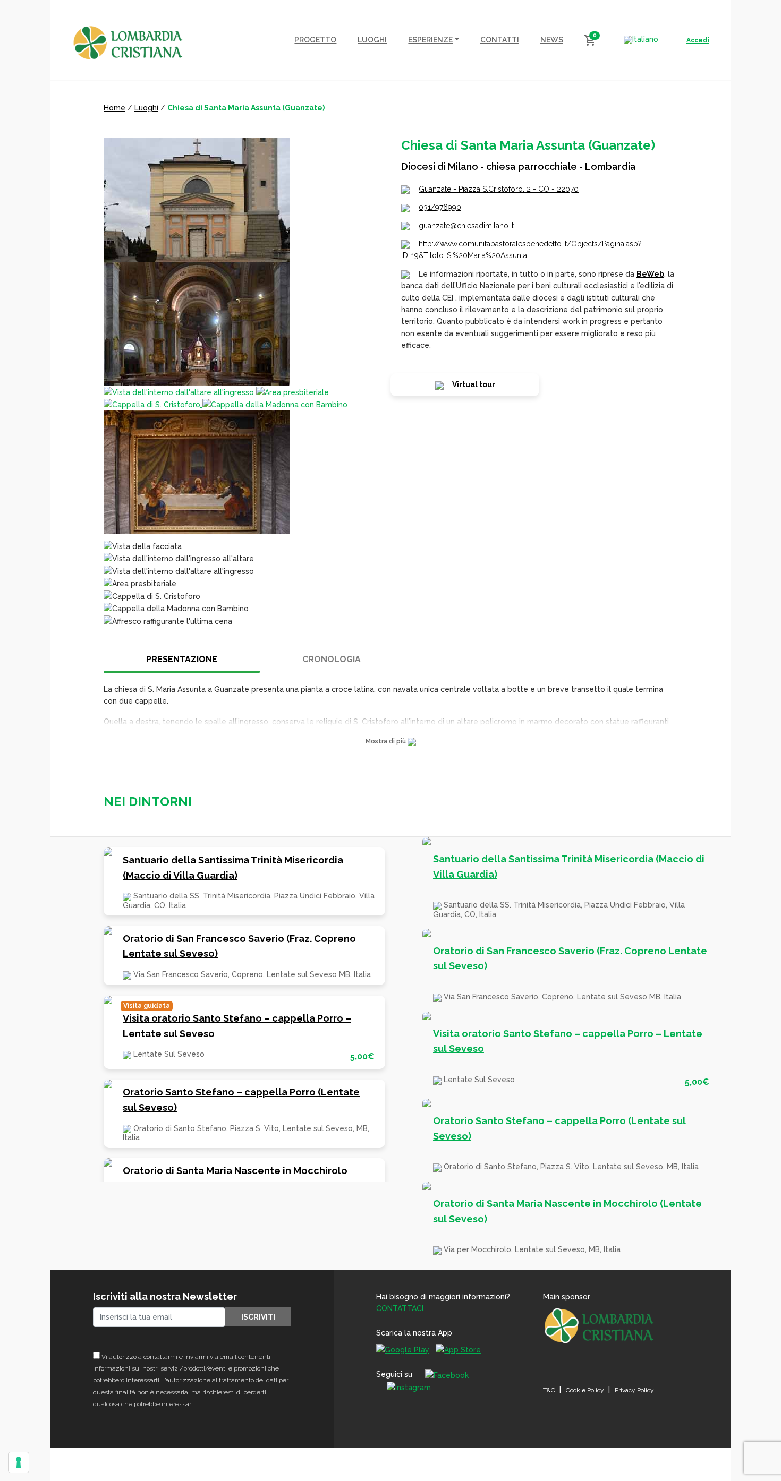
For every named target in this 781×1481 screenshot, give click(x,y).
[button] (390, 742)
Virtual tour (473, 384)
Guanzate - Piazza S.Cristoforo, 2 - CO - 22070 (499, 189)
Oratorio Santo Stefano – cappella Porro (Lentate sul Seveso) (241, 1099)
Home (114, 108)
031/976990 (440, 207)
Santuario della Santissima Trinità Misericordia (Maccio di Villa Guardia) (233, 867)
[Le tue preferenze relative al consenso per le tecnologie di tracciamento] (19, 1462)
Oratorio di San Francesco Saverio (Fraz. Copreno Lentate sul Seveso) (239, 946)
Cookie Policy (585, 1390)
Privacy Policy (634, 1390)
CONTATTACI (399, 1308)
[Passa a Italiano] (641, 40)
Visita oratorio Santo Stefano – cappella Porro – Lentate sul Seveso (237, 1026)
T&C (549, 1390)
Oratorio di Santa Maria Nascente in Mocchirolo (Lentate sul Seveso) (235, 1178)
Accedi (697, 40)
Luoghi (146, 108)
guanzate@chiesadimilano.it (466, 225)
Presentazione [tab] (181, 659)
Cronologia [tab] (331, 659)
